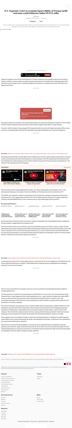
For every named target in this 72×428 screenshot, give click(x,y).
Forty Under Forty (5, 388)
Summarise (33, 21)
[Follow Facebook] (62, 364)
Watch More (67, 167)
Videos (38, 397)
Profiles (39, 374)
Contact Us (51, 421)
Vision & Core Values (43, 421)
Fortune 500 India (5, 382)
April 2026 (3, 418)
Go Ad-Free (47, 110)
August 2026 (4, 411)
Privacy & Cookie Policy (24, 421)
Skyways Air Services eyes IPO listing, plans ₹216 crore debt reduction (56, 183)
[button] (66, 6)
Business (3, 397)
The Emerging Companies (7, 380)
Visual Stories (40, 401)
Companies (40, 376)
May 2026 (3, 416)
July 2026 (3, 413)
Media (38, 395)
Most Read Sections (7, 395)
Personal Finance (5, 403)
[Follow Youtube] (67, 364)
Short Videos (40, 399)
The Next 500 (4, 386)
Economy (3, 401)
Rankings (4, 374)
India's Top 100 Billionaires (8, 378)
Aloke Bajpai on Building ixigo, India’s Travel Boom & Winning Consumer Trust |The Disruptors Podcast (12, 184)
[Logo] (4, 6)
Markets (3, 399)
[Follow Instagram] (70, 364)
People (38, 378)
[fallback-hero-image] (7, 209)
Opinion (3, 405)
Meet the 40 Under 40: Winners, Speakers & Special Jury (33, 183)
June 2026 (3, 415)
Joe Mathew (36, 16)
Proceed (48, 75)
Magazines (4, 408)
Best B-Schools (4, 389)
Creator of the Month (6, 376)
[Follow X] (65, 364)
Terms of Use (33, 421)
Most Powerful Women (7, 384)
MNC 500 (3, 391)
